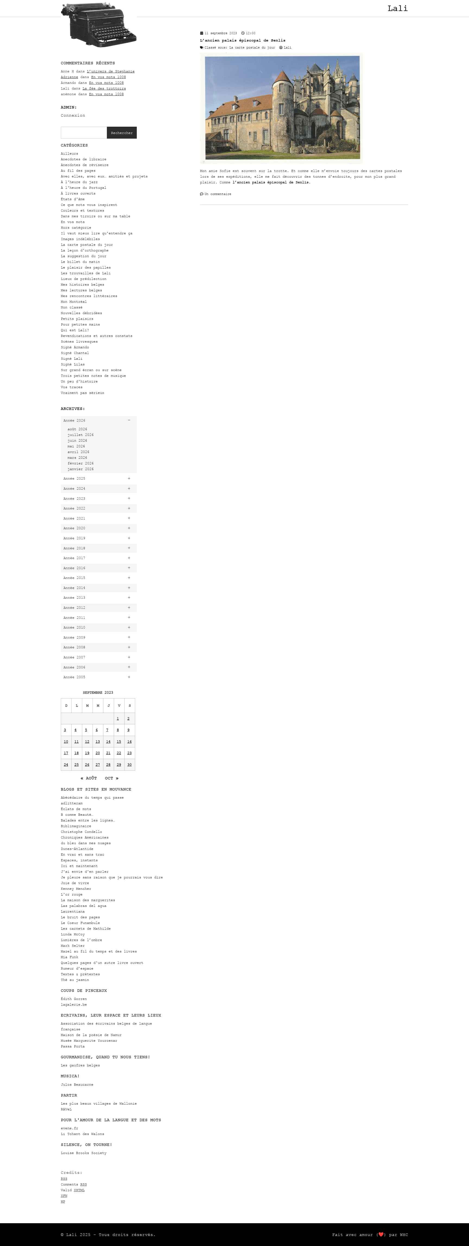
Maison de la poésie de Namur (91, 1035)
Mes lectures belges (81, 290)
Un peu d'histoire (79, 381)
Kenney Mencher (76, 888)
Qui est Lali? (75, 330)
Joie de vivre (75, 883)
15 (119, 741)
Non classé (72, 307)
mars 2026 (77, 457)
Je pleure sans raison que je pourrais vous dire (112, 877)
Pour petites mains (80, 324)
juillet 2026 (81, 434)
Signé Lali (72, 358)
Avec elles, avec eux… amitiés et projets (104, 176)
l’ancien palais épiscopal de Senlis (271, 182)
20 (98, 753)
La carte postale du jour (87, 244)
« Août (89, 778)
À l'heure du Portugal (83, 187)
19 (87, 753)
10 (66, 741)
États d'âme (73, 199)
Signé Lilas (73, 364)
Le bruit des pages (80, 917)
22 (119, 753)
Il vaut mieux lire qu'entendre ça (96, 233)
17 (66, 753)
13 (98, 741)
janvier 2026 (81, 469)
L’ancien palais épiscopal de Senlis (243, 40)
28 (108, 764)
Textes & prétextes (80, 974)
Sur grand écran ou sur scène (91, 370)
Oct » (112, 778)
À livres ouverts (78, 193)
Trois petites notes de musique (93, 375)
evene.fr (69, 1128)
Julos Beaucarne (77, 1084)
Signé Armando (75, 347)
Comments (74, 1184)
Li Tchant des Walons (82, 1134)
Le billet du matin (80, 261)
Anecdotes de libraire (83, 159)
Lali (398, 8)
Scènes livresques (79, 341)
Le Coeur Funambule (80, 922)
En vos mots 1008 (108, 77)
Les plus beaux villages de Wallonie (99, 1103)
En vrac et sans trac (82, 854)
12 (87, 741)
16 (129, 741)
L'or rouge (72, 894)
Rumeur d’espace (77, 968)
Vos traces (72, 387)
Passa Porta (73, 1046)
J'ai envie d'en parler (85, 871)
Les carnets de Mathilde (86, 928)
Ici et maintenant (79, 865)
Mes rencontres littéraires (89, 296)
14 (108, 741)
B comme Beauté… (77, 814)
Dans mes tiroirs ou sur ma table (95, 216)
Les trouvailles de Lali (86, 273)
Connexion (73, 115)
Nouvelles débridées (81, 313)
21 (108, 753)
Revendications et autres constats (96, 335)
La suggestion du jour (83, 256)
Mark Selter (73, 945)
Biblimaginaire (76, 826)
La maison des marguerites (88, 900)
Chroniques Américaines (85, 837)
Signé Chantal (75, 352)
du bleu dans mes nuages (86, 843)
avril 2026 (78, 452)
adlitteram (72, 803)
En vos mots (73, 221)
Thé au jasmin (75, 979)
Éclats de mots (76, 809)
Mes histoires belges (82, 284)
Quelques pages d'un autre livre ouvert (102, 962)
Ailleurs (69, 153)
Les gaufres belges (80, 1065)
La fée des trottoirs (104, 88)
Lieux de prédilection (83, 278)
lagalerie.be (74, 1004)
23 (129, 753)
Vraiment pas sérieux (82, 392)
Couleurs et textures (82, 210)
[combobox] (84, 133)
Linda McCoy (73, 934)
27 (98, 764)
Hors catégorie (76, 227)
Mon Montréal (74, 301)
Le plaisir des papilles (86, 267)
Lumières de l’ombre (81, 940)
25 (76, 764)
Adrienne (69, 77)
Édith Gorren (74, 998)
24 (66, 764)
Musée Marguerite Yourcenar (89, 1040)
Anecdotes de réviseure (85, 164)
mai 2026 (76, 446)
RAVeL (66, 1109)
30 (129, 764)
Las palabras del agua (83, 905)
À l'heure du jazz (79, 182)
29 (119, 764)
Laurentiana (73, 911)
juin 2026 (77, 440)
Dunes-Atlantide (77, 848)
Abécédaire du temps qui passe (92, 797)
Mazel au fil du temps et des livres (99, 951)
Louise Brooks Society (83, 1153)
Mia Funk (69, 957)
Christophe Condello (81, 831)
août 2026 (77, 429)
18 (76, 753)
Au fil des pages (78, 170)
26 (87, 764)
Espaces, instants (79, 860)
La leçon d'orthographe (85, 250)
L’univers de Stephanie (111, 71)
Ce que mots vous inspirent (89, 204)
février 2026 (81, 463)
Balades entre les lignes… (88, 820)
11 (76, 741)
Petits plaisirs (77, 318)
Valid (73, 1190)
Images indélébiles (80, 239)
